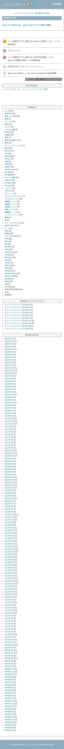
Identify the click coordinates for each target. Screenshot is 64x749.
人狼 (6, 284)
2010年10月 (9, 645)
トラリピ (8, 122)
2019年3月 (9, 400)
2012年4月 (9, 600)
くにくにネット (14, 4)
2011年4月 (9, 629)
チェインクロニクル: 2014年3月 (17, 313)
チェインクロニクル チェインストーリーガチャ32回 (27, 25)
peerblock (9, 271)
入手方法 (8, 191)
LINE (7, 161)
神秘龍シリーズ (11, 204)
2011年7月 (9, 621)
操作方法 (8, 114)
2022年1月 (9, 365)
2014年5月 (9, 533)
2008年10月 (9, 706)
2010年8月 (9, 650)
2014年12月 (9, 514)
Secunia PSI (10, 276)
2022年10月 (9, 349)
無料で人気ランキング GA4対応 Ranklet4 (42, 79)
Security (8, 185)
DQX (6, 231)
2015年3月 (9, 506)
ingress (8, 167)
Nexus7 (8, 159)
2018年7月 (9, 408)
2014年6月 (9, 530)
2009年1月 (9, 698)
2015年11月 (9, 485)
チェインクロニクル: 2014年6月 (17, 307)
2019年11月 (9, 395)
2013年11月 (9, 549)
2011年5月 (9, 626)
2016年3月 (9, 474)
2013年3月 (9, 570)
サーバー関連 (10, 177)
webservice (9, 252)
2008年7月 (9, 714)
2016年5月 (9, 469)
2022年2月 (9, 363)
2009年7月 (9, 682)
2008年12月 (9, 701)
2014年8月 (9, 525)
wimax (7, 249)
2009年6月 (9, 685)
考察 (6, 138)
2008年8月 (9, 712)
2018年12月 (9, 403)
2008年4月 (9, 722)
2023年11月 (9, 341)
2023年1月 (9, 347)
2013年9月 (9, 554)
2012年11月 (9, 581)
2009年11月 (9, 672)
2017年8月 (9, 429)
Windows (8, 257)
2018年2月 (9, 413)
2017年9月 (9, 427)
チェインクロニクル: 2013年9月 (17, 326)
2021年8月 (9, 379)
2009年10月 (9, 674)
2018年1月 (9, 416)
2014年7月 (9, 528)
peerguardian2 (11, 273)
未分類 (7, 279)
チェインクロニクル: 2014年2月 (17, 315)
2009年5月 (9, 688)
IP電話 (7, 164)
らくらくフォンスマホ (13, 145)
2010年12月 (9, 640)
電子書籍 (8, 175)
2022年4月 (9, 360)
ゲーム (7, 228)
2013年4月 (9, 568)
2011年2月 (9, 634)
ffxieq (7, 241)
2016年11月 (9, 453)
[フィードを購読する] (28, 4)
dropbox (8, 255)
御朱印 (7, 281)
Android (8, 156)
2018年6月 (9, 411)
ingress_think (10, 169)
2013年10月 (9, 552)
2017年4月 (9, 440)
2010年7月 (9, 653)
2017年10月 (9, 424)
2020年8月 (9, 384)
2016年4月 (9, 472)
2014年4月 (9, 536)
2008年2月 (9, 728)
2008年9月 (9, 709)
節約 (6, 124)
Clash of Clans (11, 225)
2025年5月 (9, 339)
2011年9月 (9, 616)
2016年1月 (9, 480)
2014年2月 (9, 541)
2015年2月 (9, 509)
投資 (6, 119)
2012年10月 (9, 584)
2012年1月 (9, 605)
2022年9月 (9, 352)
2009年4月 (9, 690)
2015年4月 (9, 504)
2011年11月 (9, 610)
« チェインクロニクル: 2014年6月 (29, 13)
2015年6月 (9, 498)
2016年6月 (9, 466)
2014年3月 (9, 538)
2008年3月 (9, 725)
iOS (6, 153)
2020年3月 (9, 387)
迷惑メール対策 (11, 116)
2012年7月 (9, 592)
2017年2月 (9, 445)
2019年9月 (9, 397)
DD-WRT (8, 247)
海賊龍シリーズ (11, 201)
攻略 (6, 217)
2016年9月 (9, 458)
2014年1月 (9, 544)
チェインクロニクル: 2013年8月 (17, 329)
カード (7, 127)
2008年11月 (9, 704)
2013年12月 (9, 546)
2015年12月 (9, 482)
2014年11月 (9, 517)
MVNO (7, 132)
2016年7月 (9, 464)
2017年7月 (9, 432)
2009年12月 (9, 669)
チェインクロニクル (13, 223)
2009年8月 (9, 680)
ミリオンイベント (12, 215)
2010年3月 (9, 664)
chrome (8, 263)
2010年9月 (9, 648)
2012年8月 (9, 589)
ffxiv (6, 244)
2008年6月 (9, 717)
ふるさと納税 (10, 130)
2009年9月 (9, 677)
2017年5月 (9, 437)
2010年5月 (9, 658)
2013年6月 (9, 562)
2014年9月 (9, 522)
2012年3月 (9, 602)
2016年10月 (9, 456)
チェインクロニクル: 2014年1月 (17, 318)
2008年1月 (9, 730)
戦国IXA (8, 233)
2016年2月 (9, 477)
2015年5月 (9, 501)
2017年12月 (9, 419)
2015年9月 (9, 490)
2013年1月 (9, 576)
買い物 (7, 172)
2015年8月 (9, 493)
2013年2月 (9, 573)
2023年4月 (9, 344)
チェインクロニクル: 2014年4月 (17, 310)
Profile (57, 4)
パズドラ (8, 188)
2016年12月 (9, 450)
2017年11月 (9, 421)
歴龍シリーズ (10, 209)
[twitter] (31, 4)
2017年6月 (9, 434)
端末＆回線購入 (11, 140)
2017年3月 (9, 442)
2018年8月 (9, 405)
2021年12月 (9, 368)
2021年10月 (9, 373)
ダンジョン (9, 193)
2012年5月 (9, 597)
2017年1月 (9, 448)
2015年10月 (9, 488)
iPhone (7, 151)
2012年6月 (9, 594)
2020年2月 (9, 389)
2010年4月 (9, 661)
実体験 (7, 135)
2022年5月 (9, 357)
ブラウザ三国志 (11, 236)
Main (47, 13)
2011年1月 (9, 637)
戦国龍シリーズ (11, 207)
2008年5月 (9, 720)
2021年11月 (9, 371)
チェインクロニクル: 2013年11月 (18, 321)
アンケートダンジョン (13, 196)
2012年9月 (9, 586)
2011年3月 (9, 632)
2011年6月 (9, 624)
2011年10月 (9, 613)
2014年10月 (9, 520)
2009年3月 (9, 693)
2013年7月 (9, 560)
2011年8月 (9, 618)
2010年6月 (9, 656)
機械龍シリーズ (11, 212)
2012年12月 (9, 578)
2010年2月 (9, 666)
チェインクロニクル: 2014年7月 (17, 305)
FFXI (6, 239)
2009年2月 (9, 696)
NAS (6, 148)
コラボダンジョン (12, 199)
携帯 (6, 143)
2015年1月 (9, 512)
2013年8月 (9, 557)
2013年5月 (9, 565)
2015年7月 (9, 496)
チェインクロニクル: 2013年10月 (18, 323)
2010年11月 (9, 642)
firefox (7, 268)
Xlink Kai (8, 265)
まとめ (7, 111)
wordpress (9, 183)
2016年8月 (9, 461)
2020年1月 (9, 392)
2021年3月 (9, 381)
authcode (8, 180)
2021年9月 (9, 376)
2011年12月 (9, 608)
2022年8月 (9, 355)
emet (7, 260)
